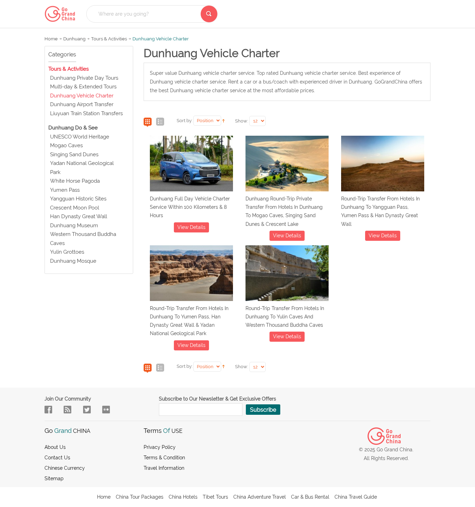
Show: (241, 121)
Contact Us (57, 457)
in (87, 409)
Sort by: (184, 120)
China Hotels (183, 497)
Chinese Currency (65, 468)
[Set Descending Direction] (223, 120)
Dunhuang (74, 38)
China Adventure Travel (259, 497)
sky (106, 409)
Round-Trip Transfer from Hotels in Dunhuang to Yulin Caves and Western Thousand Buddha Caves (284, 317)
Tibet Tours (215, 497)
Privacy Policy (160, 447)
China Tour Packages (139, 497)
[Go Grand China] (62, 13)
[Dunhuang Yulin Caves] (287, 274)
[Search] (209, 14)
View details (191, 227)
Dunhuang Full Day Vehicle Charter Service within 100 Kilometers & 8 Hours (190, 207)
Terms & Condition (164, 457)
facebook (48, 409)
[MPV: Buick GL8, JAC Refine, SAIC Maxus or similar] (191, 165)
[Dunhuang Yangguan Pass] (382, 165)
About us (55, 447)
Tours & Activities (109, 38)
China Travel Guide (356, 497)
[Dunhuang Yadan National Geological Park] (191, 274)
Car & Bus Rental (310, 497)
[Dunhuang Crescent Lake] (287, 165)
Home (51, 38)
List (160, 122)
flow (67, 409)
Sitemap (54, 478)
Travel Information (164, 468)
